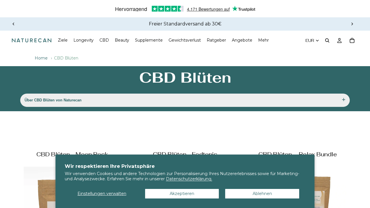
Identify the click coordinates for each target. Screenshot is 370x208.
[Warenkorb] (352, 40)
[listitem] (263, 40)
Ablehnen (262, 193)
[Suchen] (327, 40)
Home (41, 58)
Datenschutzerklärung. (189, 178)
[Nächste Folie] (352, 24)
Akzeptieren (182, 193)
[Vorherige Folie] (13, 24)
